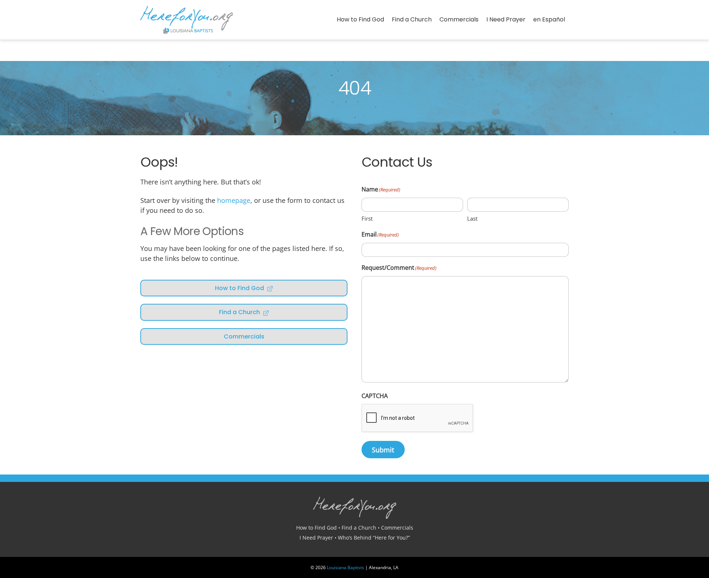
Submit (383, 449)
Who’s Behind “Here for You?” (374, 537)
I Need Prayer (505, 19)
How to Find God (360, 19)
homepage (233, 200)
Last (472, 218)
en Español (549, 19)
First (367, 218)
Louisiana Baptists (345, 567)
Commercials (459, 19)
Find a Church (412, 19)
